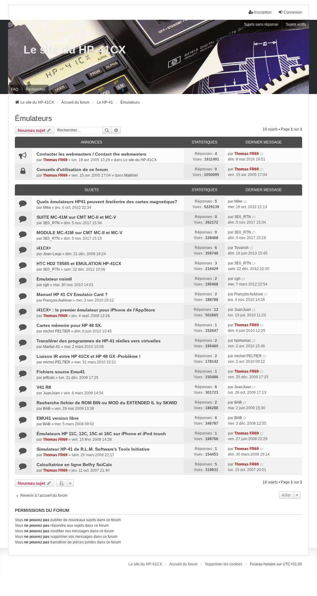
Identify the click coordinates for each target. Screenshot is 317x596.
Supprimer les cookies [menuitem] (223, 564)
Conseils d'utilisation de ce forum (72, 169)
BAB (46, 408)
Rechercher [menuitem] (36, 89)
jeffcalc (49, 377)
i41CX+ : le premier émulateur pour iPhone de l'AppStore (96, 309)
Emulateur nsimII (54, 279)
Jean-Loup (52, 254)
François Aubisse (57, 300)
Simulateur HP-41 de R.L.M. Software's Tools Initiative (93, 449)
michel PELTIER (56, 331)
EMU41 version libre (58, 418)
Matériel (131, 175)
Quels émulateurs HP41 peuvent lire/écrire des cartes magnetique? (107, 201)
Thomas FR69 (55, 160)
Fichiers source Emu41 (61, 371)
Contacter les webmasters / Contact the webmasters (91, 154)
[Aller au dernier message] (262, 154)
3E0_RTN (51, 223)
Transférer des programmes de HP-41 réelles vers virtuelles (99, 340)
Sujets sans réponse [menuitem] (261, 24)
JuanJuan (242, 309)
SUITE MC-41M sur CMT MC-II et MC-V (76, 217)
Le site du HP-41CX (75, 49)
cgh (46, 285)
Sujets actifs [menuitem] (296, 24)
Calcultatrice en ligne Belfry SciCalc (74, 464)
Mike (47, 207)
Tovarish (241, 248)
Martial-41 (51, 347)
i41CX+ (44, 248)
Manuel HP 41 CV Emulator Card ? (72, 294)
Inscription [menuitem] (262, 12)
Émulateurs (33, 118)
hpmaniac (242, 340)
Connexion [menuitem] (293, 12)
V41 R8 (44, 387)
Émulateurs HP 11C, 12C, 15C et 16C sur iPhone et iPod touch (101, 433)
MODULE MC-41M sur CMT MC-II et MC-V (79, 232)
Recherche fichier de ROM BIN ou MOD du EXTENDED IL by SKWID (107, 402)
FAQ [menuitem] (14, 89)
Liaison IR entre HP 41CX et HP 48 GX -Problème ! (89, 356)
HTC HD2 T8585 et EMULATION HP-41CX (79, 263)
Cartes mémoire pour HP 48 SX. (69, 325)
